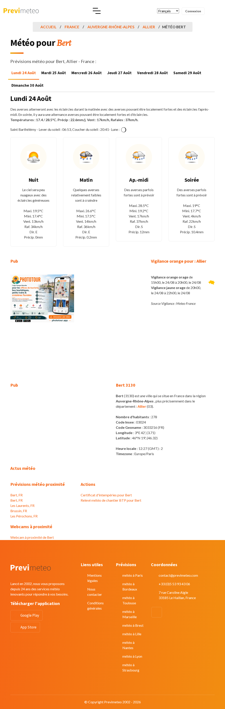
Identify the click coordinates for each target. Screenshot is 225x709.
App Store (28, 627)
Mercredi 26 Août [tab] (86, 72)
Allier (149, 27)
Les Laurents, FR (22, 505)
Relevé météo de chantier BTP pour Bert (111, 500)
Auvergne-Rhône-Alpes (110, 27)
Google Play (29, 615)
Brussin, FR (18, 511)
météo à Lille (131, 634)
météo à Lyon (132, 656)
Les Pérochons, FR (24, 516)
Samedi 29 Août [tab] (187, 72)
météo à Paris (132, 575)
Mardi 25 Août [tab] (53, 72)
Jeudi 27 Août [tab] (119, 72)
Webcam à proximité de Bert (32, 537)
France (72, 27)
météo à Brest (132, 625)
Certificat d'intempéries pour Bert (106, 495)
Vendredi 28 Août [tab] (152, 72)
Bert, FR (16, 495)
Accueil (48, 27)
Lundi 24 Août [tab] (23, 72)
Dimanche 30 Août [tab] (27, 85)
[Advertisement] (42, 355)
